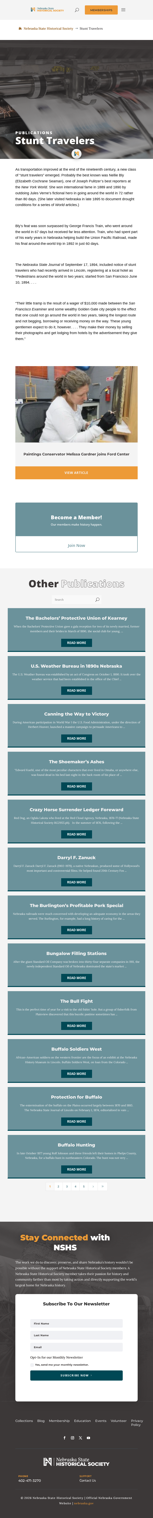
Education (82, 1421)
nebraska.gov (84, 1503)
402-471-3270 (29, 1481)
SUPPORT (85, 1476)
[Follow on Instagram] (72, 1438)
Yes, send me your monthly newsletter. (62, 1364)
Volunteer (119, 1421)
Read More (76, 643)
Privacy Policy (137, 1423)
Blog (41, 1421)
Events (100, 1421)
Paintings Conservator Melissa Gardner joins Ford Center (76, 454)
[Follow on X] (80, 1438)
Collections (24, 1421)
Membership (59, 1421)
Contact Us (87, 1480)
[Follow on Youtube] (88, 1438)
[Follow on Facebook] (64, 1438)
